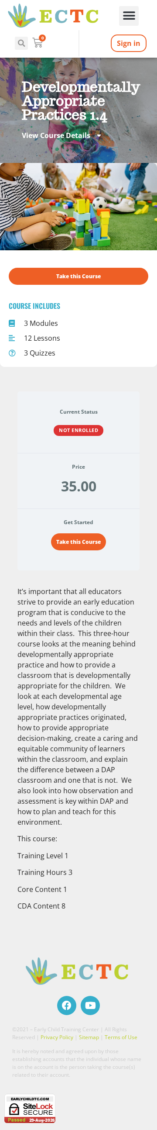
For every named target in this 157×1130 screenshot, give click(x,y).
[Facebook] (66, 1005)
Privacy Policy (57, 1037)
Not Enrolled (78, 430)
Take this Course (78, 542)
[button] (129, 16)
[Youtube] (90, 1005)
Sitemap (89, 1037)
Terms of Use (121, 1037)
